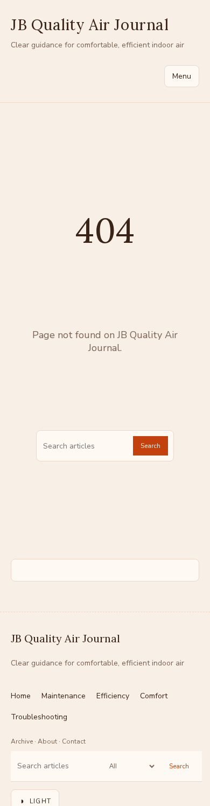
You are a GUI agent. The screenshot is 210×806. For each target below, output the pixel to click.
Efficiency (112, 696)
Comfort (153, 696)
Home (21, 696)
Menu (181, 76)
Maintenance (63, 696)
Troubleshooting (39, 717)
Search (150, 445)
